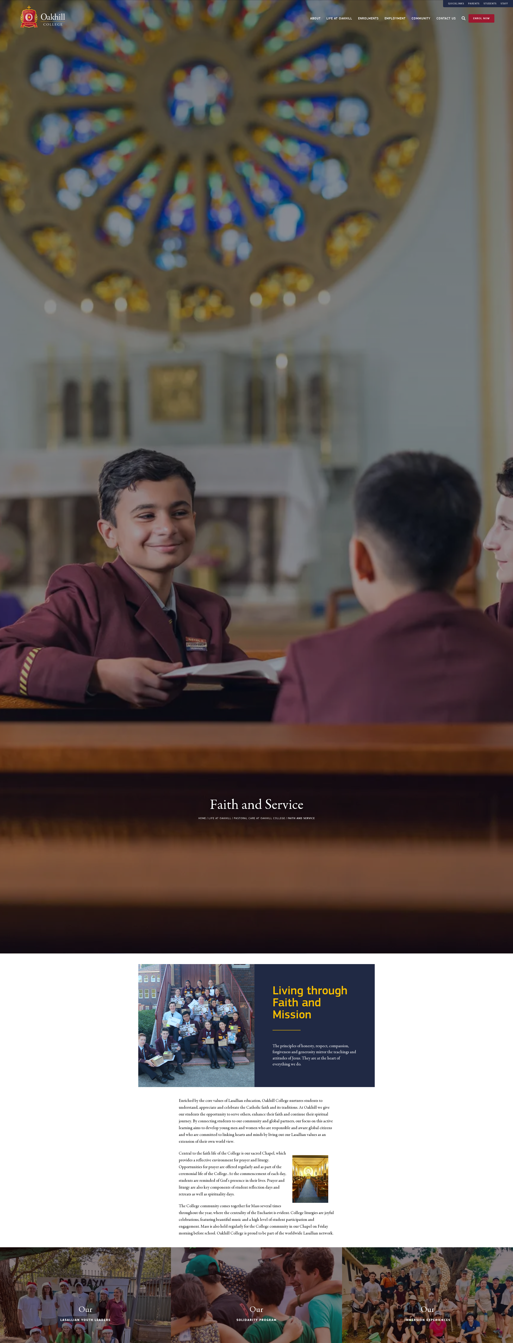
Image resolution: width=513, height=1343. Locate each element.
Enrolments (368, 18)
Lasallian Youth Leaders (85, 1320)
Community (421, 18)
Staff (504, 3)
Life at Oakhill (339, 18)
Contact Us (446, 18)
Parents (474, 3)
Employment (395, 18)
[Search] (464, 18)
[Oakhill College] (43, 17)
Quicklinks (456, 3)
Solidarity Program (256, 1320)
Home (202, 818)
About (315, 18)
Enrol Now (481, 18)
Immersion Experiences (427, 1320)
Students (490, 3)
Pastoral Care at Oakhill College (259, 818)
